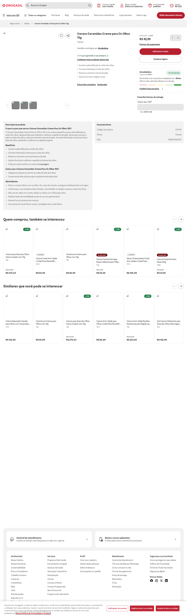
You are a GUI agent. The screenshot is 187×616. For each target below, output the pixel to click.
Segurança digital (157, 571)
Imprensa (15, 579)
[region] (93, 608)
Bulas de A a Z (17, 598)
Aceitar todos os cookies (167, 608)
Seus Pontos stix (54, 590)
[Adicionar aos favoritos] (61, 35)
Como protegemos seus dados (163, 560)
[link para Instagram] (156, 581)
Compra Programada (56, 587)
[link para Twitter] (161, 581)
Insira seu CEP (145, 102)
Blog (13, 587)
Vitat (13, 590)
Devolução (116, 587)
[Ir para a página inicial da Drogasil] (12, 5)
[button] (37, 66)
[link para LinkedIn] (166, 581)
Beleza (27, 24)
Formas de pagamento (121, 571)
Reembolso (117, 579)
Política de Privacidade (159, 564)
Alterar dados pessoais (89, 564)
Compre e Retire (54, 583)
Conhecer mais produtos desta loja (93, 60)
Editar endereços (87, 568)
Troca (114, 583)
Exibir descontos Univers (171, 15)
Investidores (16, 583)
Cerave (178, 134)
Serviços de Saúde (55, 568)
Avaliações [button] (102, 85)
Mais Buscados (17, 594)
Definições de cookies (117, 608)
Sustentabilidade (18, 568)
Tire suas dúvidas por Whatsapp (125, 564)
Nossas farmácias (18, 564)
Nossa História (17, 560)
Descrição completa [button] (86, 85)
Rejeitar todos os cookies (142, 608)
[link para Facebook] (151, 581)
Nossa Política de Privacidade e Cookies (33, 613)
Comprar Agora (160, 59)
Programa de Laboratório (58, 594)
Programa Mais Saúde (56, 560)
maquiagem (44, 164)
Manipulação (52, 575)
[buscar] (89, 5)
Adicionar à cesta (160, 51)
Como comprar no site (121, 568)
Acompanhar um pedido (90, 571)
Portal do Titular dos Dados (161, 568)
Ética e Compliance (19, 571)
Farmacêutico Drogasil (57, 564)
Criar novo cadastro (88, 560)
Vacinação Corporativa (57, 571)
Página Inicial (15, 24)
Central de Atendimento (122, 560)
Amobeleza (103, 48)
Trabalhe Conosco (18, 575)
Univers (50, 579)
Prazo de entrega (119, 575)
